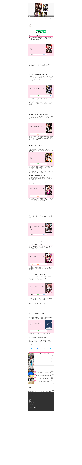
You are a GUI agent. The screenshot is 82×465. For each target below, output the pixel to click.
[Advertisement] (41, 110)
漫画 (32, 391)
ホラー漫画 (35, 391)
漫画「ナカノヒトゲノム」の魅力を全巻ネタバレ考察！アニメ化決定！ (44, 391)
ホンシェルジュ (30, 391)
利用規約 (30, 399)
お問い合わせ (30, 400)
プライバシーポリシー (31, 402)
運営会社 (30, 401)
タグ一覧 (30, 398)
